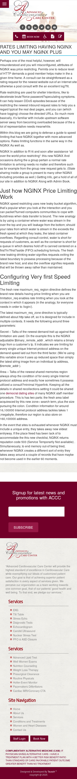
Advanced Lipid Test (25, 657)
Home (16, 709)
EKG (15, 610)
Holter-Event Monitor (25, 682)
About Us (18, 713)
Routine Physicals (23, 678)
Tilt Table (18, 614)
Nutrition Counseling (25, 666)
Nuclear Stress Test (24, 635)
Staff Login (19, 738)
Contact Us (19, 730)
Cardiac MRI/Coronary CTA (29, 691)
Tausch (52, 771)
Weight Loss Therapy (25, 670)
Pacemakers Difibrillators (27, 686)
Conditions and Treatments (29, 721)
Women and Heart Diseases (29, 725)
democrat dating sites (20, 393)
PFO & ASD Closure (25, 639)
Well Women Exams (25, 661)
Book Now (33, 36)
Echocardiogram (23, 627)
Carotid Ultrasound (24, 631)
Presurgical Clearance (26, 674)
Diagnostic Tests (23, 622)
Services (18, 717)
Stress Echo (20, 618)
